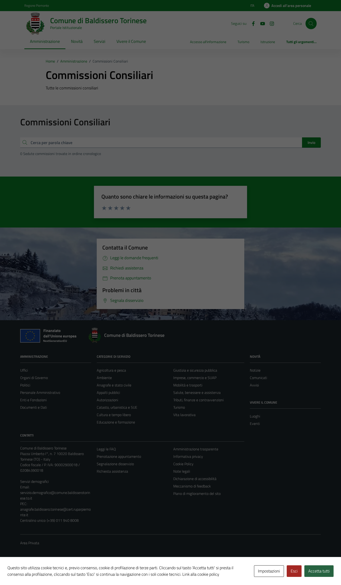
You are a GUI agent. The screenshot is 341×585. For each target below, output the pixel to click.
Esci (294, 571)
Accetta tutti (319, 571)
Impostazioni (269, 571)
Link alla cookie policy (200, 574)
